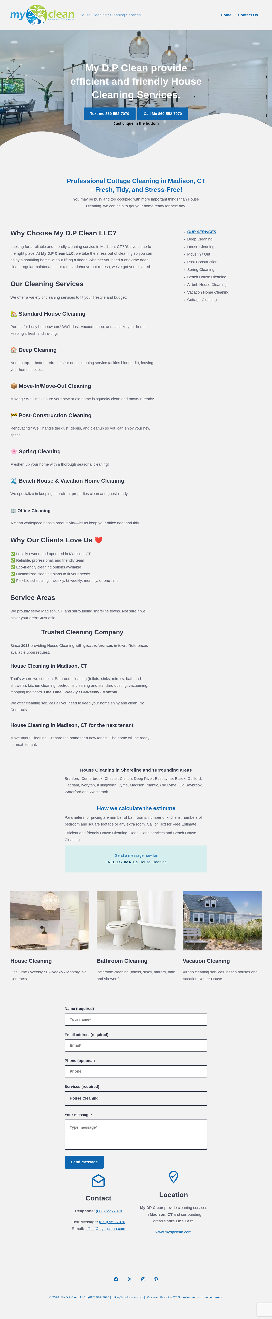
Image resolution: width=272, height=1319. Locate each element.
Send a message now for (136, 855)
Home (226, 15)
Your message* (78, 1115)
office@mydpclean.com (105, 1229)
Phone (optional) (80, 1061)
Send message (84, 1162)
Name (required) (79, 1009)
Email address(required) (86, 1035)
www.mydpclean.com (173, 1232)
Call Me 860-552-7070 (163, 114)
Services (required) (82, 1086)
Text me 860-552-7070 (109, 114)
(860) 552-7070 (109, 1211)
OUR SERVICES (201, 232)
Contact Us (248, 15)
